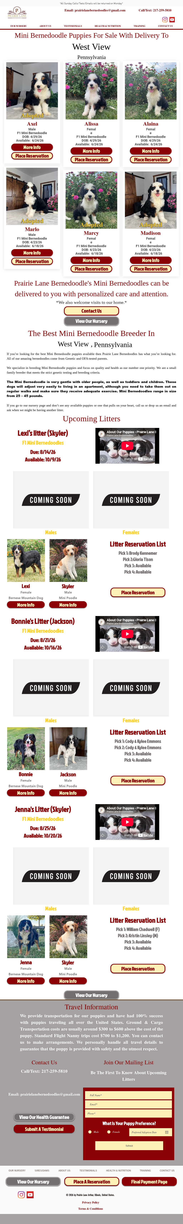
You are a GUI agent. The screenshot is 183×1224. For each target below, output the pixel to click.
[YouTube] (172, 19)
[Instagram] (165, 19)
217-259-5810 (162, 10)
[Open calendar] (166, 1132)
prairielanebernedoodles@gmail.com (50, 1094)
